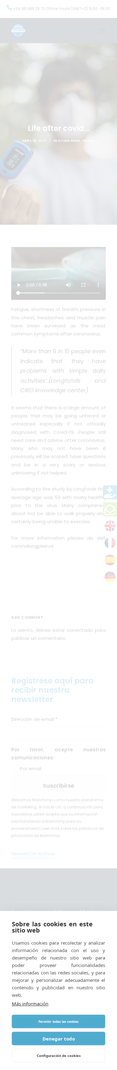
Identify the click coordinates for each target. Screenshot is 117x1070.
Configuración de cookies (58, 1055)
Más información (30, 1003)
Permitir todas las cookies (58, 1021)
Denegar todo (58, 1039)
